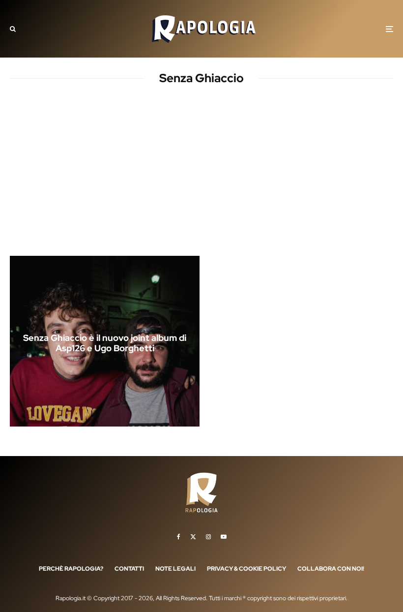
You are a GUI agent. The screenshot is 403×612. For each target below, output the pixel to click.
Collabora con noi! (330, 569)
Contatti (129, 569)
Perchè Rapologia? (71, 569)
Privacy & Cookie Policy (246, 569)
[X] (193, 537)
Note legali (175, 569)
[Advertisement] (201, 179)
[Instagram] (208, 537)
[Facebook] (178, 537)
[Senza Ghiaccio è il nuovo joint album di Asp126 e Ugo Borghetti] (105, 341)
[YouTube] (223, 537)
